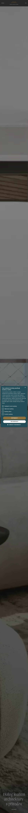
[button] (14, 424)
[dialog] (14, 406)
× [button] (25, 387)
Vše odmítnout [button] (14, 421)
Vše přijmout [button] (14, 418)
